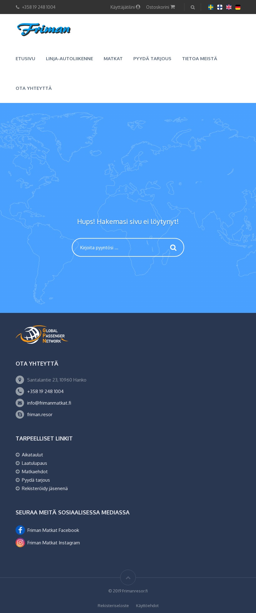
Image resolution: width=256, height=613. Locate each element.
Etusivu (25, 58)
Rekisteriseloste (113, 605)
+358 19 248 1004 (45, 391)
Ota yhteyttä (34, 88)
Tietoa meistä (199, 58)
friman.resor (39, 414)
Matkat (113, 58)
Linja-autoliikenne (69, 58)
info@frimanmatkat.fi (49, 403)
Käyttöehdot (147, 605)
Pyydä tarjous (152, 58)
